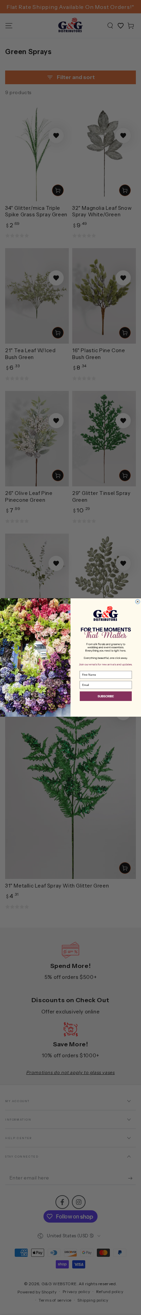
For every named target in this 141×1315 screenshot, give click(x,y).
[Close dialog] (138, 601)
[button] (105, 696)
